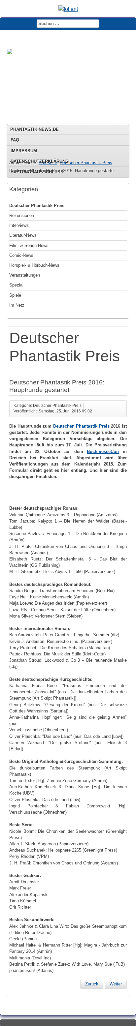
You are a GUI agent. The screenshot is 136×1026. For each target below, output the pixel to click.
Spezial (16, 285)
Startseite (48, 162)
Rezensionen (21, 215)
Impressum (24, 150)
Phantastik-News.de (34, 129)
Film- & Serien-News (29, 245)
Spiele (15, 295)
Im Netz (16, 305)
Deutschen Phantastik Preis (81, 426)
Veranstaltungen (24, 275)
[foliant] (68, 9)
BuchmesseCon (103, 451)
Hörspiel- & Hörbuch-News (34, 265)
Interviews (19, 225)
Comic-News (21, 255)
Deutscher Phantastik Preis (86, 162)
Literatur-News (23, 235)
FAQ (15, 139)
